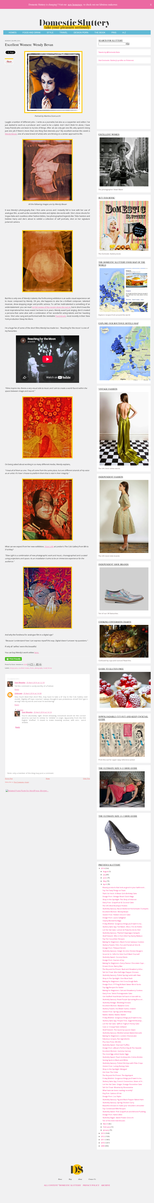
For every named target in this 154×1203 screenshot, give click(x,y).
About (80, 1179)
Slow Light (49, 546)
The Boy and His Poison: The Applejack (118, 1075)
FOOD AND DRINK (32, 32)
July (104, 874)
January (106, 1130)
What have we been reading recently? (117, 1090)
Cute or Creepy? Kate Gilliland (114, 1027)
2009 (103, 1146)
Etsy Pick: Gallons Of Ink (112, 1093)
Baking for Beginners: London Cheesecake (120, 1036)
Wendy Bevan (11, 134)
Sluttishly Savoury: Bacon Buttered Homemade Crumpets (125, 908)
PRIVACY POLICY (91, 1185)
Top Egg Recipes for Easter (113, 987)
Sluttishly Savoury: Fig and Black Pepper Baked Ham (123, 1099)
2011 (103, 1139)
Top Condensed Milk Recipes (114, 1108)
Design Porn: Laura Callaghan (114, 918)
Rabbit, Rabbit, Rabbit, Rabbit (114, 1014)
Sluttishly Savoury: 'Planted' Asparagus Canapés (121, 933)
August (106, 871)
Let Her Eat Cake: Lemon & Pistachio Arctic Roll (121, 930)
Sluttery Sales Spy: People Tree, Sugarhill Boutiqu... (123, 1020)
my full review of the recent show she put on (51, 307)
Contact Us (92, 1179)
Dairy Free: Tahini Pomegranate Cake (117, 993)
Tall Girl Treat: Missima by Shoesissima (118, 1087)
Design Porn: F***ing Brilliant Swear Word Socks (122, 984)
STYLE (50, 32)
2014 (103, 868)
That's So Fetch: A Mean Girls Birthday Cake (120, 893)
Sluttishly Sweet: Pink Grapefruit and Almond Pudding (124, 1111)
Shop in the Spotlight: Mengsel (115, 1069)
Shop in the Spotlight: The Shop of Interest (119, 899)
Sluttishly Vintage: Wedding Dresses (117, 1002)
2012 (103, 1136)
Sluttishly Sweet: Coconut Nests (115, 957)
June (105, 878)
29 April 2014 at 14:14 (43, 712)
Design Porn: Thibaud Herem (114, 948)
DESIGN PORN (81, 32)
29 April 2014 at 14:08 (32, 693)
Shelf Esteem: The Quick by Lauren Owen (119, 1030)
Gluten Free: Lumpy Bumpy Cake (116, 1066)
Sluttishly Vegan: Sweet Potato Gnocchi (118, 1117)
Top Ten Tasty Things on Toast (114, 890)
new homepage (75, 4)
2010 (103, 1143)
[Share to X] (34, 664)
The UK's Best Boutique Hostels (115, 905)
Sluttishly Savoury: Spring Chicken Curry (118, 1102)
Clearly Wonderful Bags (112, 921)
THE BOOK (99, 32)
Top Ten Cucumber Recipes (114, 939)
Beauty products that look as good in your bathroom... (124, 887)
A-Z (124, 32)
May (105, 881)
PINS (113, 32)
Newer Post (9, 778)
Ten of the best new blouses (114, 1120)
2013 (103, 1133)
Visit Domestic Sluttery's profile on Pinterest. (116, 60)
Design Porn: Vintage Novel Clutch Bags (118, 896)
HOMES (12, 32)
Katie (32, 668)
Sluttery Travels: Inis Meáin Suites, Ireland (119, 1008)
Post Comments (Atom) (21, 782)
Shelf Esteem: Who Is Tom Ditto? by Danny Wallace (122, 936)
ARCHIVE (105, 1185)
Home (48, 778)
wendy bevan (47, 668)
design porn (13, 668)
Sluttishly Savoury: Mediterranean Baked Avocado (122, 1033)
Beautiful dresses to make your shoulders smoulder (123, 1105)
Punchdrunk (60, 316)
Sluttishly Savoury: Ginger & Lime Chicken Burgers (123, 951)
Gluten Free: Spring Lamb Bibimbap (117, 1011)
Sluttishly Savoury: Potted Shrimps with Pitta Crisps (123, 1063)
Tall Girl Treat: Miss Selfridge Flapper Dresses (121, 972)
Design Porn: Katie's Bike (112, 1114)
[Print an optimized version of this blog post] (13, 661)
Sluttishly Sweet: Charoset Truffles (116, 1045)
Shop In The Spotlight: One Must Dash (117, 978)
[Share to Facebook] (37, 664)
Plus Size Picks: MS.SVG (112, 1042)
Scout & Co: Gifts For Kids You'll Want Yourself (121, 954)
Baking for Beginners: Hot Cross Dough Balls (120, 981)
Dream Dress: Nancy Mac (113, 966)
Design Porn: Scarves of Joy (113, 960)
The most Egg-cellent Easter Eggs (116, 1054)
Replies (20, 710)
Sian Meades (20, 682)
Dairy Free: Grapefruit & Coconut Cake (118, 902)
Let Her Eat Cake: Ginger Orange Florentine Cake (122, 1084)
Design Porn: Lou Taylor (112, 1096)
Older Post (86, 778)
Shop (70, 1179)
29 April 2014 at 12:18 (35, 682)
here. (36, 652)
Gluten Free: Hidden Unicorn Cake (116, 915)
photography (38, 668)
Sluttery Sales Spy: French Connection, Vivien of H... (123, 1081)
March (106, 1124)
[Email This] (28, 664)
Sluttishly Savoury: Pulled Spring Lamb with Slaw (121, 975)
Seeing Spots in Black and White (115, 1060)
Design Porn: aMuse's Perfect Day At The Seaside (122, 1048)
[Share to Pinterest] (40, 664)
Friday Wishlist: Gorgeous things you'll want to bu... (123, 924)
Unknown (18, 693)
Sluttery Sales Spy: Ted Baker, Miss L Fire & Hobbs (122, 927)
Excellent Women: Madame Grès (116, 1005)
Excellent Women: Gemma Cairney (117, 1051)
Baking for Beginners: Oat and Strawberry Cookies (122, 990)
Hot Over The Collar (110, 1072)
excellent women (23, 668)
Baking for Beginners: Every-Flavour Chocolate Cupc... (124, 963)
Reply (17, 689)
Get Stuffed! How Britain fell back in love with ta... (122, 996)
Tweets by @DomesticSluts (109, 52)
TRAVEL (64, 32)
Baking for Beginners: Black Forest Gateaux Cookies (123, 942)
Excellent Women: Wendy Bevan (29, 44)
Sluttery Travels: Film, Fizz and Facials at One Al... (122, 945)
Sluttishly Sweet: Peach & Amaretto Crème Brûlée (123, 1057)
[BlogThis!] (31, 664)
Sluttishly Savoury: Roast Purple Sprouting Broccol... (123, 999)
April (105, 884)
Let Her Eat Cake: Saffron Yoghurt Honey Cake (121, 1023)
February (107, 1127)
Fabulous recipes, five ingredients (116, 1039)
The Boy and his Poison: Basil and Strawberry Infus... (123, 969)
